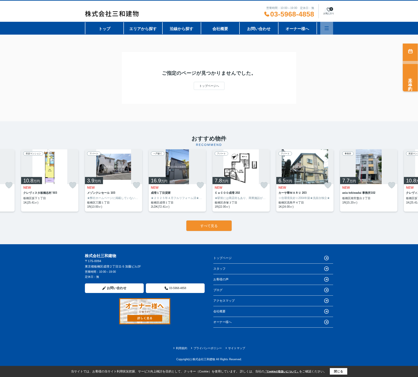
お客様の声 (221, 279)
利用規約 (181, 348)
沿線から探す (181, 29)
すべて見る (209, 226)
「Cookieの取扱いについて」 (281, 371)
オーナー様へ (297, 29)
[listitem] (113, 180)
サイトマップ (236, 348)
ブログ (217, 290)
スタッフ (219, 268)
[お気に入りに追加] (8, 185)
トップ (104, 29)
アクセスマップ (224, 300)
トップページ (222, 258)
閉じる (338, 371)
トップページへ (209, 86)
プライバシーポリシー (208, 348)
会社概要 (220, 29)
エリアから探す (143, 29)
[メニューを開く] (326, 28)
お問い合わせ (259, 29)
